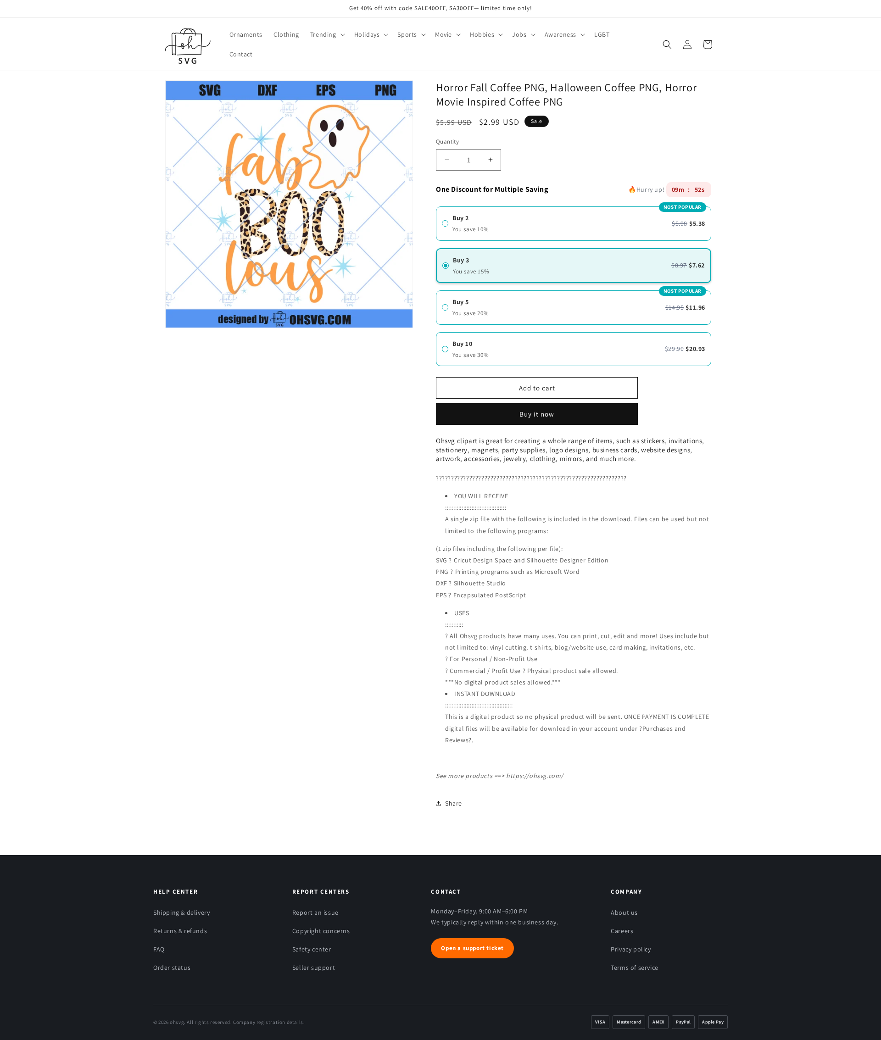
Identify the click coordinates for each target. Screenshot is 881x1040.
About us (624, 912)
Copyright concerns (321, 931)
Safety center (311, 949)
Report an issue (315, 912)
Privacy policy (631, 949)
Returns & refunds (180, 931)
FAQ (159, 949)
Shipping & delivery (181, 912)
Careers (622, 931)
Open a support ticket (472, 948)
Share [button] (453, 803)
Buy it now (536, 410)
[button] (327, 34)
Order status (171, 967)
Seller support (313, 967)
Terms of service (634, 967)
